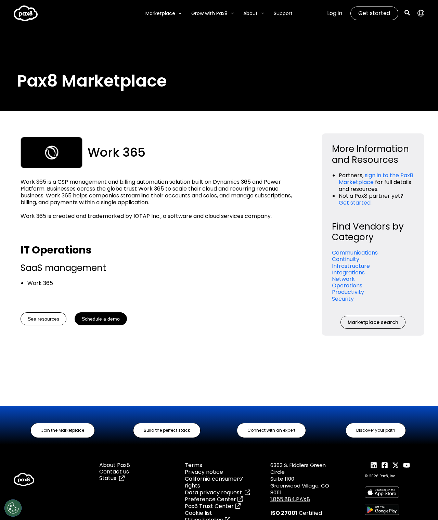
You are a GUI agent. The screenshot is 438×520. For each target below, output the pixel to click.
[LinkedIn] (373, 465)
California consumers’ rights (214, 482)
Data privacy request (215, 492)
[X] (395, 465)
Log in (334, 13)
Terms (193, 465)
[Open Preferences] (13, 508)
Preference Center (211, 499)
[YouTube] (406, 465)
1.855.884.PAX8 (290, 499)
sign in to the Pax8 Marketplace (376, 178)
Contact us (114, 471)
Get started (374, 13)
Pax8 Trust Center (210, 506)
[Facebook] (384, 465)
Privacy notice (204, 472)
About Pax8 (114, 465)
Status (109, 478)
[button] (178, 13)
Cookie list (198, 513)
